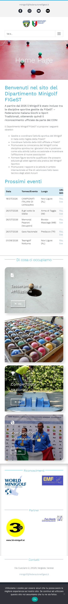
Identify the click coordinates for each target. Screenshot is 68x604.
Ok (34, 599)
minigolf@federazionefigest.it (34, 4)
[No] (64, 594)
